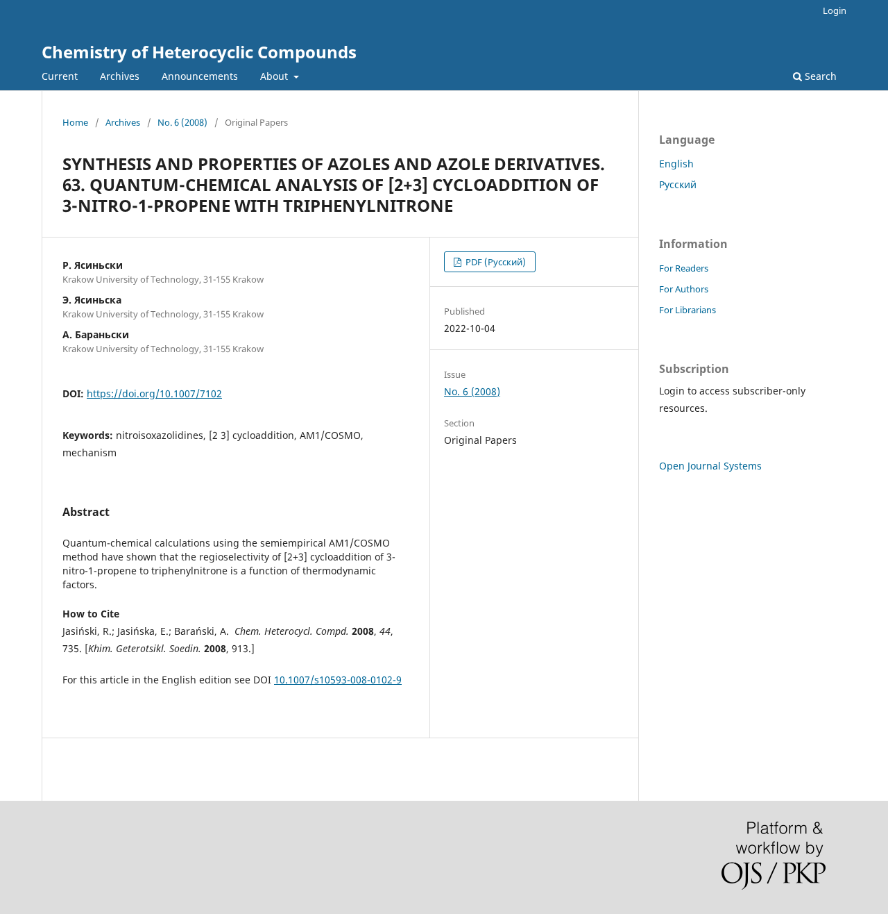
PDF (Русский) (494, 262)
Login (834, 10)
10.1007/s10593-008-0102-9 (338, 679)
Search (819, 76)
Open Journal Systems (710, 465)
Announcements (200, 76)
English (676, 163)
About (275, 76)
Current (60, 76)
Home (75, 122)
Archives (119, 76)
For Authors (683, 289)
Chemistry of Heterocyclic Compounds (199, 51)
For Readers (683, 268)
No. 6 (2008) (182, 122)
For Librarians (687, 310)
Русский (678, 184)
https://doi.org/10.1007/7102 (154, 393)
